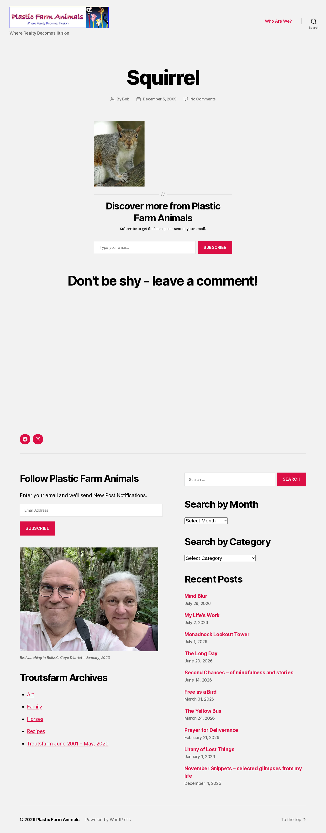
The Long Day (200, 653)
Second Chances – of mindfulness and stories (238, 673)
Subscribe (215, 247)
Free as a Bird (200, 692)
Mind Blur (195, 596)
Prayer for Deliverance (211, 730)
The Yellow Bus (202, 711)
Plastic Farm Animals (57, 819)
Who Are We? (278, 21)
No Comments (203, 99)
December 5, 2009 (160, 99)
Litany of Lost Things (209, 749)
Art (30, 695)
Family (34, 707)
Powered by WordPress (108, 819)
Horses (35, 719)
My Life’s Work (202, 615)
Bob (125, 99)
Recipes (36, 731)
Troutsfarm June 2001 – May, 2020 (67, 744)
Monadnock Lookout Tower (217, 634)
